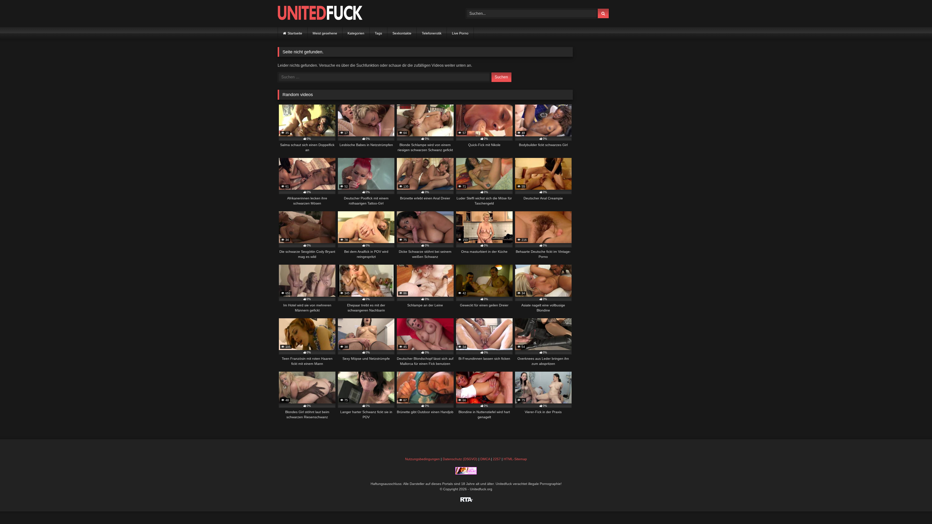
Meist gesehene (325, 33)
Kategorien (356, 33)
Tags (378, 33)
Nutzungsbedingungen (422, 459)
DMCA (485, 459)
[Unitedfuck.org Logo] (320, 13)
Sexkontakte (401, 33)
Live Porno (460, 33)
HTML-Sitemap (515, 459)
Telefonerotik (431, 33)
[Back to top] (917, 509)
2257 (497, 459)
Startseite (295, 33)
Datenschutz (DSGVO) (460, 459)
